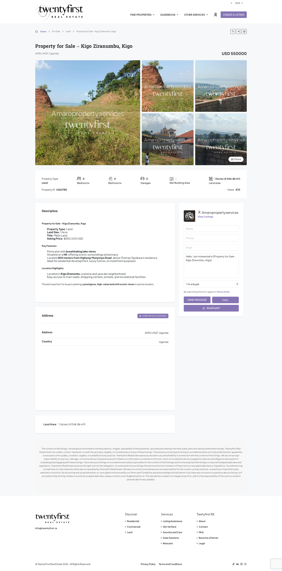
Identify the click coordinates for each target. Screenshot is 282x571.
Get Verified (169, 526)
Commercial (133, 526)
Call (225, 299)
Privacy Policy (148, 564)
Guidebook (167, 14)
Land (129, 532)
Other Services (194, 14)
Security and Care (172, 532)
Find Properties (141, 14)
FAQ (201, 532)
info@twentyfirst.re (46, 528)
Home (43, 31)
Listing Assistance (172, 521)
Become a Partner (208, 537)
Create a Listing (233, 14)
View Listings (205, 216)
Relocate (168, 543)
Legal (201, 543)
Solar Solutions (171, 537)
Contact (203, 526)
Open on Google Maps (154, 316)
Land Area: (50, 424)
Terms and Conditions (170, 564)
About (202, 521)
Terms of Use (223, 291)
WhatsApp (213, 308)
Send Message (197, 299)
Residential (133, 521)
